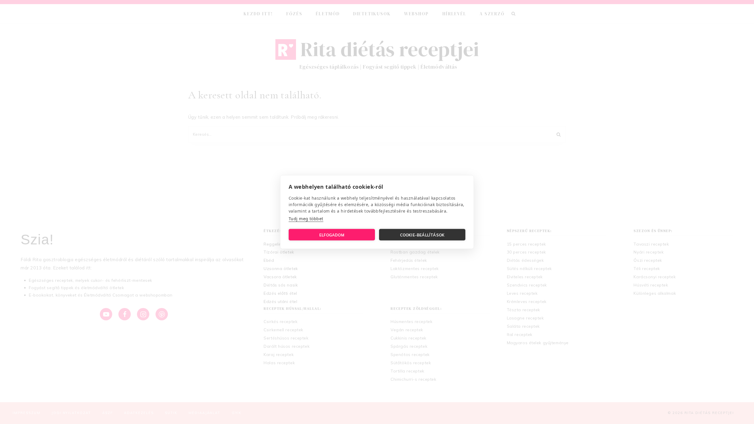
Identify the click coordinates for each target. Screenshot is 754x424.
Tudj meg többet (306, 218)
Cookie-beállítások (422, 234)
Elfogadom (331, 234)
